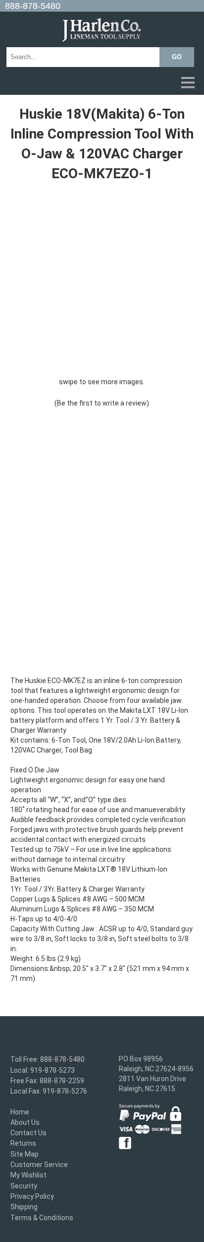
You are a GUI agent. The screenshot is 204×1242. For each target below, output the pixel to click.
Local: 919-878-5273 (42, 1070)
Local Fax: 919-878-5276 (48, 1092)
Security (23, 1186)
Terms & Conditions (41, 1218)
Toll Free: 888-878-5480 (47, 1060)
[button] (102, 83)
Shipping (24, 1207)
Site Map (24, 1154)
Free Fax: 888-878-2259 (47, 1081)
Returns (23, 1144)
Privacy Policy (32, 1196)
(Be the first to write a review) (101, 403)
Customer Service (39, 1165)
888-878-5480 (32, 6)
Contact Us (28, 1133)
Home (19, 1112)
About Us (25, 1122)
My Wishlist (28, 1175)
